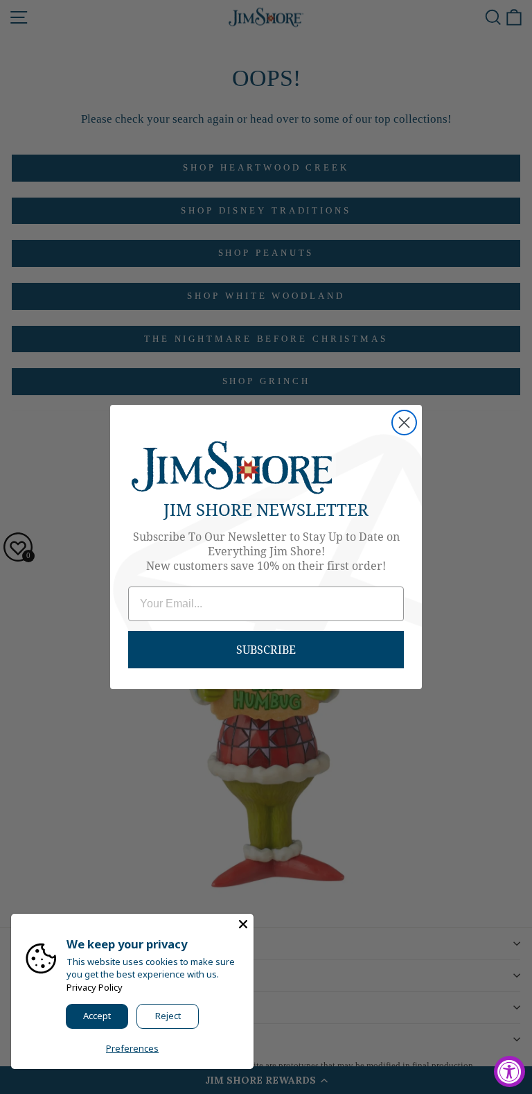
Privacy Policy (94, 987)
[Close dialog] (404, 422)
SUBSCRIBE (266, 649)
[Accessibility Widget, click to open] (509, 1071)
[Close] (243, 924)
